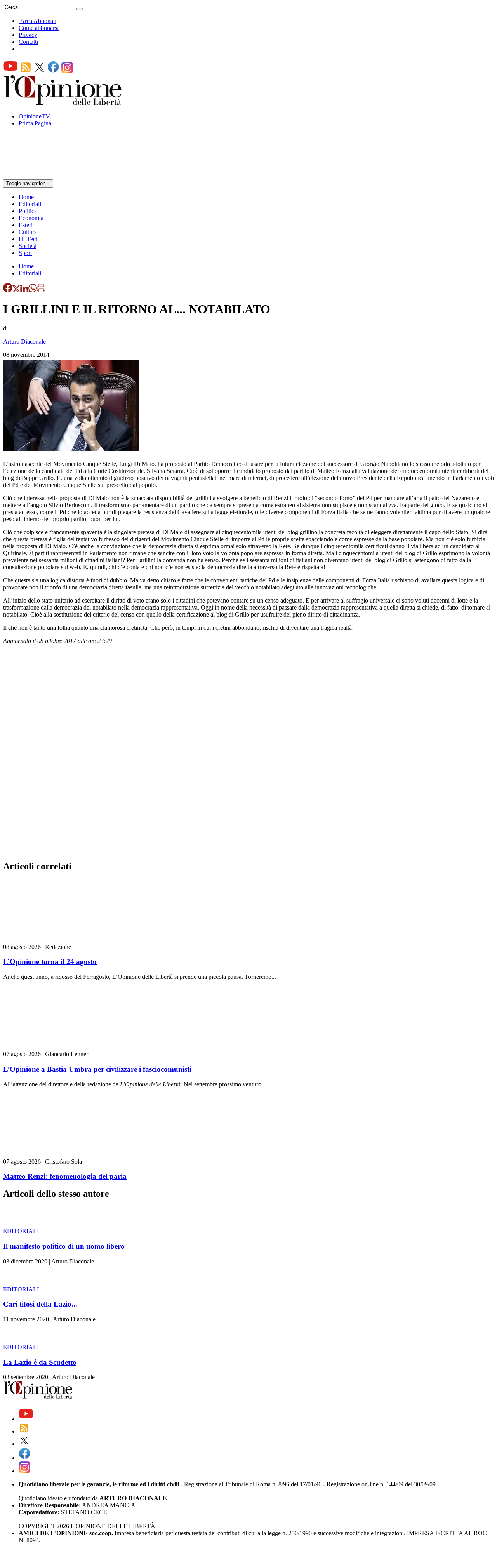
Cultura (28, 232)
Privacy (28, 34)
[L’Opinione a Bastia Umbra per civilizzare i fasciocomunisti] (49, 1047)
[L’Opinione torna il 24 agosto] (49, 940)
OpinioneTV (34, 116)
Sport (25, 253)
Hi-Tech (29, 239)
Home (26, 197)
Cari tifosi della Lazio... (40, 1304)
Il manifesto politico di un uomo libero (64, 1246)
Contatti (28, 41)
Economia (31, 218)
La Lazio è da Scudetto (39, 1362)
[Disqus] (248, 755)
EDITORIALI (21, 1231)
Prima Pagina (35, 123)
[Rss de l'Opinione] (25, 71)
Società (27, 246)
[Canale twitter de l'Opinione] (39, 71)
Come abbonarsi (39, 27)
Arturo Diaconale (24, 341)
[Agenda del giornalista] (37, 175)
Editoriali (30, 204)
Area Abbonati (38, 20)
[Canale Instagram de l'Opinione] (67, 71)
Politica (28, 211)
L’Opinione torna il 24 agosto (50, 961)
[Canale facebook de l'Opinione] (53, 71)
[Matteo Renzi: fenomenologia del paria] (49, 1154)
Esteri (26, 225)
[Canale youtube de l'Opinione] (10, 71)
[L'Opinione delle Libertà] (63, 103)
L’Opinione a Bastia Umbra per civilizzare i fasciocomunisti (97, 1069)
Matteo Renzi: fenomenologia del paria (65, 1176)
